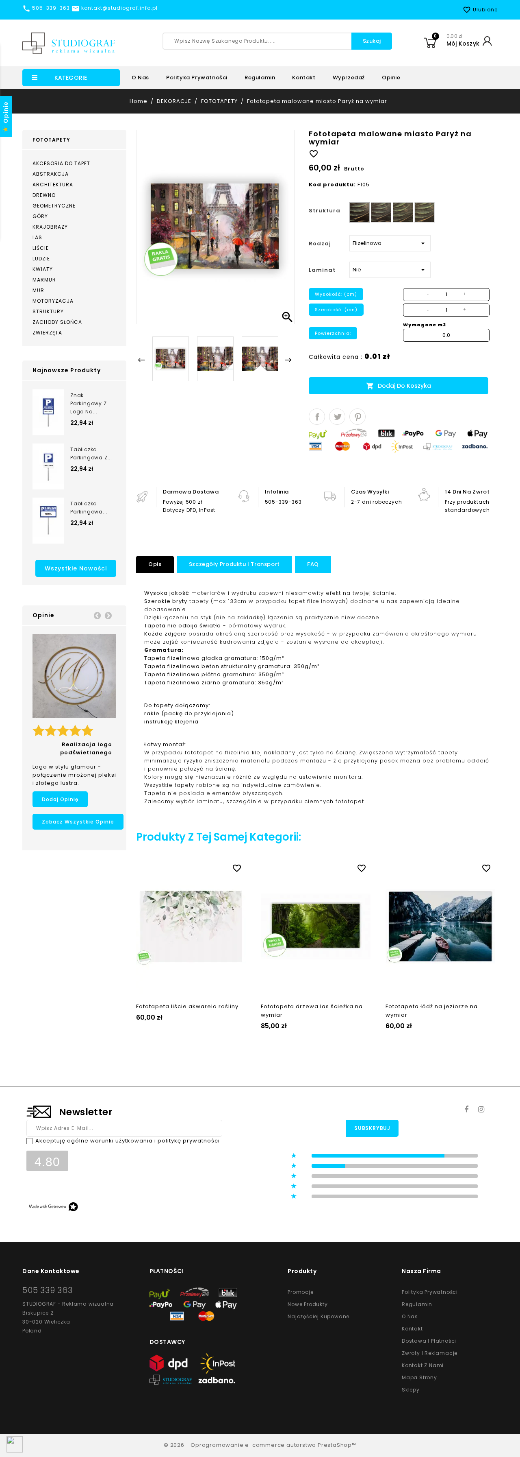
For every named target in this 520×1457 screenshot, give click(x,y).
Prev (97, 615)
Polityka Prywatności (430, 1292)
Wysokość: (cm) (336, 294)
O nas (140, 77)
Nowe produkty (307, 1304)
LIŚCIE (40, 248)
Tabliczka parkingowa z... (91, 453)
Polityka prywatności (197, 77)
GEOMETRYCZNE (54, 205)
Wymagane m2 (424, 324)
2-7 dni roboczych (376, 501)
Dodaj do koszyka (398, 386)
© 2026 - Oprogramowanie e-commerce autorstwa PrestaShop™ (260, 1445)
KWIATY (42, 269)
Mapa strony (419, 1377)
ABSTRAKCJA (50, 173)
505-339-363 (283, 501)
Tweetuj (337, 416)
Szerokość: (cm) (336, 309)
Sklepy (411, 1389)
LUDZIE (41, 258)
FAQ (313, 564)
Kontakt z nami (423, 1365)
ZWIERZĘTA (47, 332)
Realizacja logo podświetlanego (86, 748)
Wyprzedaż (349, 77)
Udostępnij (317, 416)
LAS (37, 237)
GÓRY (40, 216)
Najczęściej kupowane (318, 1316)
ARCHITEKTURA (52, 184)
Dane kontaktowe (51, 1271)
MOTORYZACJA (53, 300)
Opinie (391, 77)
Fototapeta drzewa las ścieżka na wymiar (312, 1011)
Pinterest (357, 416)
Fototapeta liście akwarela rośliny (187, 1006)
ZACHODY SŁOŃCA (57, 322)
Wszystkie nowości (76, 568)
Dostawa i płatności (429, 1340)
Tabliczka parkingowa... (88, 507)
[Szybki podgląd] (199, 866)
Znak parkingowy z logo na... (88, 403)
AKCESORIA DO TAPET (61, 163)
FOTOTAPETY (51, 139)
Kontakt (303, 77)
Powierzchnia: (333, 333)
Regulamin (260, 77)
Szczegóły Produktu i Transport (234, 564)
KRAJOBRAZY (50, 226)
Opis (154, 564)
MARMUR (44, 279)
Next (108, 615)
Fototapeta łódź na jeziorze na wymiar (432, 1011)
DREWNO (44, 195)
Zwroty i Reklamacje (429, 1353)
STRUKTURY (48, 311)
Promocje (300, 1292)
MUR (38, 290)
